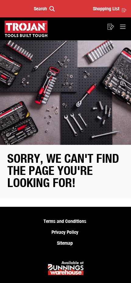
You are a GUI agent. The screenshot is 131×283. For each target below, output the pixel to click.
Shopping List (106, 8)
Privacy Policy (64, 232)
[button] (44, 8)
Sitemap (65, 243)
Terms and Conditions (65, 221)
